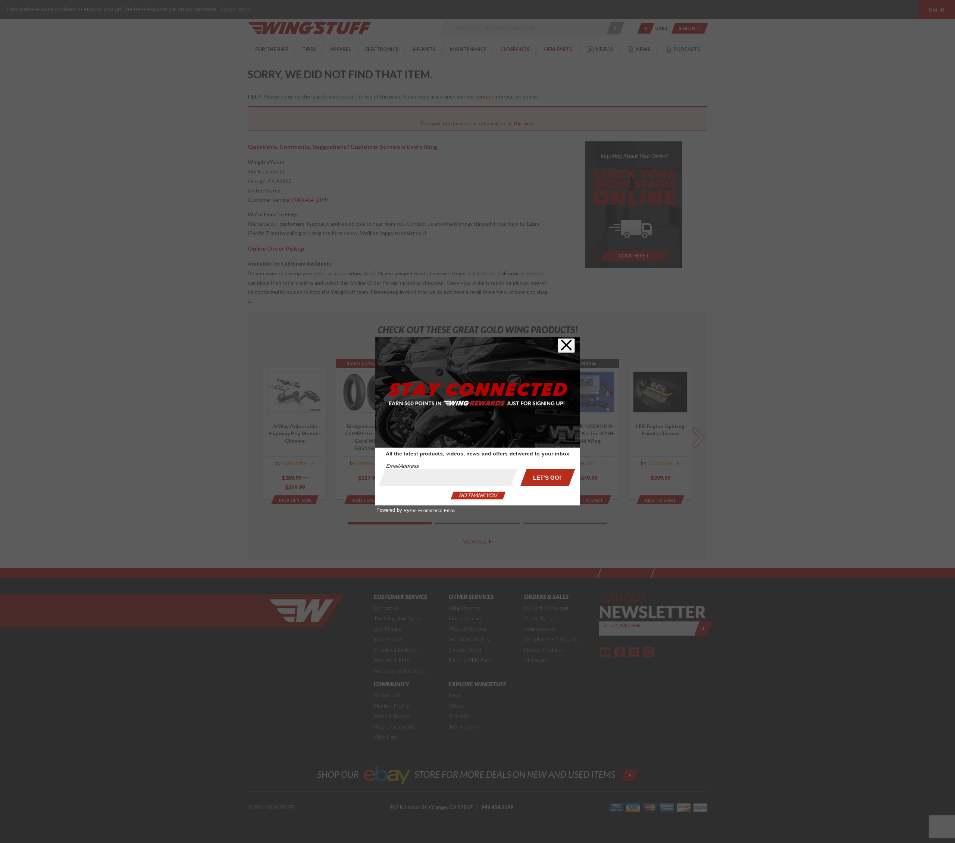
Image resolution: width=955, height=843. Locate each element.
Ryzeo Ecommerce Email (429, 510)
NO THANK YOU (478, 495)
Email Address (402, 466)
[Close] (566, 345)
